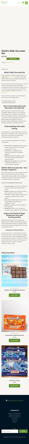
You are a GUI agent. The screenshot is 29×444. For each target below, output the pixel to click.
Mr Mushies (14, 418)
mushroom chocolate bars (14, 413)
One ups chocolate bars (14, 416)
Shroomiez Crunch (10, 62)
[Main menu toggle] (26, 2)
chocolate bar (10, 77)
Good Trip (14, 420)
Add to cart (13, 58)
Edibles (14, 422)
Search (14, 428)
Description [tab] (4, 69)
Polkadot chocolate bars (14, 415)
